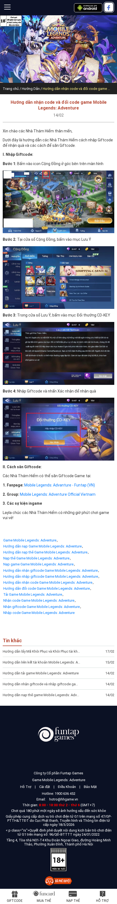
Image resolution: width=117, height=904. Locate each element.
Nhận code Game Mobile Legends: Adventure (38, 600)
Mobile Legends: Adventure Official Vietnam (58, 494)
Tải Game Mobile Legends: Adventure (32, 594)
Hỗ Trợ (25, 787)
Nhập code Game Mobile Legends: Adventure (39, 613)
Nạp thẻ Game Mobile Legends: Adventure (36, 558)
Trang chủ (11, 89)
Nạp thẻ (73, 901)
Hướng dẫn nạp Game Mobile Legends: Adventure (42, 546)
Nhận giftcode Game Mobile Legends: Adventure (41, 607)
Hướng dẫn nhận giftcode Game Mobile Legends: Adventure (50, 570)
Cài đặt (44, 787)
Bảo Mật (90, 787)
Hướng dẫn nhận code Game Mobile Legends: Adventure (47, 582)
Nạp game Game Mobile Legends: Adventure (38, 564)
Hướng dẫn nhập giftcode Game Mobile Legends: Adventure (50, 576)
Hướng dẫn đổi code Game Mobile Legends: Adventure (46, 588)
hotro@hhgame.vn (63, 799)
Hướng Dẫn (31, 89)
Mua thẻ (44, 901)
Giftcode (15, 901)
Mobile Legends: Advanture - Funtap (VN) (59, 485)
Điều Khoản (67, 787)
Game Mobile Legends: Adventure (29, 540)
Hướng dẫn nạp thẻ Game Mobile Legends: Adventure (45, 552)
